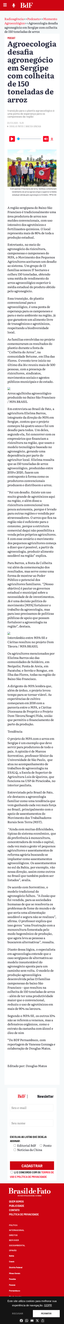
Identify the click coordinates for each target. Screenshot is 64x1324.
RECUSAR (17, 1313)
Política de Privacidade (24, 1214)
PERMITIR (46, 1313)
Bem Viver (14, 1240)
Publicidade (16, 1205)
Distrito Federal (15, 1267)
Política (13, 1225)
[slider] (29, 138)
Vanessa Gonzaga (33, 126)
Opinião (13, 1250)
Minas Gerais (14, 1273)
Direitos (13, 1235)
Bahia (11, 1256)
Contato (14, 1210)
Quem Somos (16, 1201)
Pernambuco (14, 1290)
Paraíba (12, 1279)
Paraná (12, 1285)
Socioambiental (17, 1245)
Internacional (16, 1230)
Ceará (11, 1261)
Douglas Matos (16, 126)
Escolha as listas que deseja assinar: (28, 1139)
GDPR (48, 1305)
